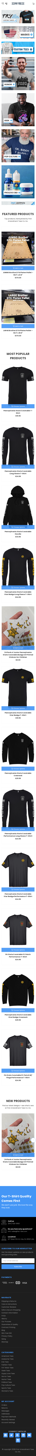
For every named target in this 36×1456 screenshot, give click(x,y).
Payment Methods (9, 1417)
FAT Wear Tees (7, 1368)
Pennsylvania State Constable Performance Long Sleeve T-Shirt (18, 834)
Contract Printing (8, 1327)
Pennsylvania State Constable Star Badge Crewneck (18, 1016)
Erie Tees (5, 1362)
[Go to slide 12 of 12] (2, 1140)
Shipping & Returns (9, 1301)
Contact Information (10, 1313)
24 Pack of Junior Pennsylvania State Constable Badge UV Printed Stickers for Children (18, 654)
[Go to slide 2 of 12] (33, 1140)
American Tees (7, 1356)
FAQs (4, 1316)
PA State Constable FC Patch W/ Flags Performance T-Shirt (18, 1076)
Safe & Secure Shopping (11, 1310)
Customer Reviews (9, 1307)
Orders (4, 1405)
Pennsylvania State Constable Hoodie (18, 532)
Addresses (6, 1414)
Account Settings (8, 1422)
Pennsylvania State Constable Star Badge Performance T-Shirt (18, 895)
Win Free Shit (7, 1333)
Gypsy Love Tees (8, 1373)
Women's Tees (7, 1391)
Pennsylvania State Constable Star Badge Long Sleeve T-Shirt (18, 593)
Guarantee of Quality (10, 1324)
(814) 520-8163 (14, 1223)
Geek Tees (6, 1370)
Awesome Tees (8, 1359)
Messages (5, 1411)
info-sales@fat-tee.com (17, 1231)
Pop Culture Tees (8, 1385)
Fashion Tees (7, 1365)
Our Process (6, 1321)
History (4, 1318)
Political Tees (7, 1382)
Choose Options (19, 406)
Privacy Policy (7, 1336)
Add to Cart (19, 268)
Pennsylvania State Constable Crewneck (18, 774)
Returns (5, 1408)
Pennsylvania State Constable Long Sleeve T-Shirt (18, 472)
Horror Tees (6, 1376)
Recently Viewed (8, 1419)
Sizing (4, 1339)
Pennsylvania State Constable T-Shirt (18, 412)
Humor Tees (6, 1379)
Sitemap (5, 1342)
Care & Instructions (9, 1304)
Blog (3, 1330)
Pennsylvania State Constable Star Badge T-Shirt (18, 714)
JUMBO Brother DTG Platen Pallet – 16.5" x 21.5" (18, 273)
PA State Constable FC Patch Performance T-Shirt (18, 955)
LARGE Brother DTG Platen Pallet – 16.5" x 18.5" (18, 331)
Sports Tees (6, 1388)
